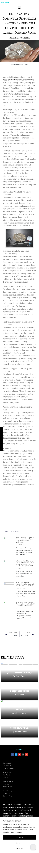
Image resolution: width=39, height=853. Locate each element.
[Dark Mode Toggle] (33, 847)
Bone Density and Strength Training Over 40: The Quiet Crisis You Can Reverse (25, 603)
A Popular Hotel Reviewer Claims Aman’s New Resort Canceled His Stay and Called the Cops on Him (25, 563)
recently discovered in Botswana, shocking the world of (18, 80)
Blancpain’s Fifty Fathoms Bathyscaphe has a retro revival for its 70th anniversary (25, 539)
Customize (19, 843)
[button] (19, 7)
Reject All (19, 848)
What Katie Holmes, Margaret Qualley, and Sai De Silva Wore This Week (25, 584)
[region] (19, 835)
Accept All (19, 837)
